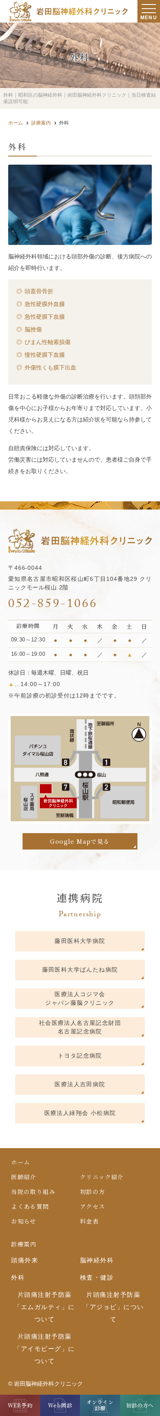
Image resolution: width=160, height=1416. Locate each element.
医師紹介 (24, 1177)
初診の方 (92, 1191)
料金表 (89, 1221)
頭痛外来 (24, 1260)
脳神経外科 (97, 1260)
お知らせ (24, 1221)
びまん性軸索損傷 (48, 342)
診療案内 (24, 1244)
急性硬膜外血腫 (45, 304)
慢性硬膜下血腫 (45, 354)
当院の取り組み (33, 1191)
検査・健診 (97, 1277)
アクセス (92, 1206)
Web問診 (60, 1405)
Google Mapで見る (80, 841)
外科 (18, 1277)
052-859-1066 (52, 605)
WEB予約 (20, 1405)
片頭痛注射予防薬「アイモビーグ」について (44, 1348)
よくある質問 (30, 1206)
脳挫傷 (33, 329)
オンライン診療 (100, 1405)
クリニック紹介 (102, 1177)
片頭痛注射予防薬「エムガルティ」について (44, 1307)
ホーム (20, 1162)
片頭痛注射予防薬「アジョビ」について (113, 1307)
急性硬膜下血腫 (45, 316)
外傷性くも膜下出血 (50, 367)
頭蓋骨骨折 (39, 291)
